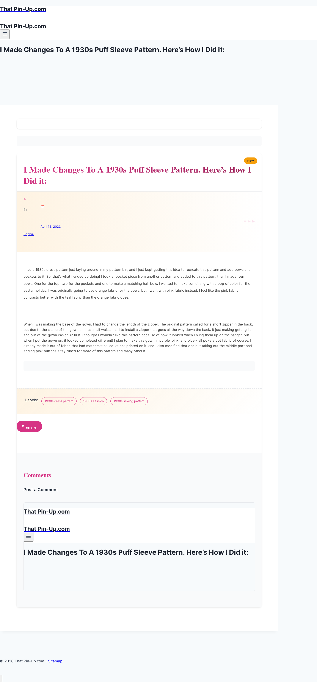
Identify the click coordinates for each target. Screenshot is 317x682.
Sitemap (55, 661)
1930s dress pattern (59, 401)
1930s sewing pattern (129, 401)
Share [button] (31, 428)
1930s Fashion (93, 401)
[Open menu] (5, 34)
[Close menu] (1, 678)
